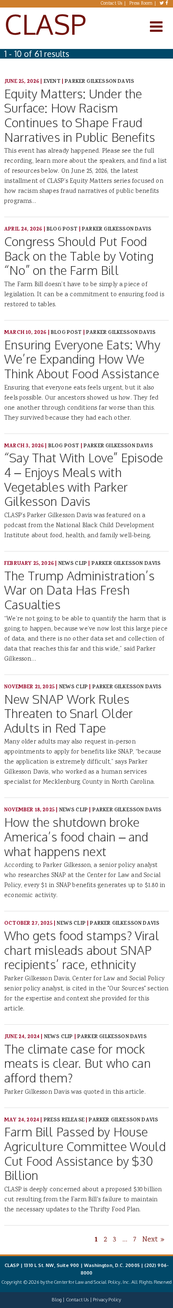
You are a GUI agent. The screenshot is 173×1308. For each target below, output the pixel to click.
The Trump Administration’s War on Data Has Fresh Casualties (79, 590)
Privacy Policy (107, 1300)
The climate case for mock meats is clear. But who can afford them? (77, 1063)
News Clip (72, 563)
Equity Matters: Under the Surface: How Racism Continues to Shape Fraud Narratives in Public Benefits (79, 115)
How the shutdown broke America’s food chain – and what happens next (76, 836)
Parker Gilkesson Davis (99, 81)
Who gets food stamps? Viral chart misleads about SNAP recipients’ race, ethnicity (81, 950)
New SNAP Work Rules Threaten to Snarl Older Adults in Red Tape (68, 713)
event (52, 81)
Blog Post (62, 229)
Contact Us (112, 3)
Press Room (141, 3)
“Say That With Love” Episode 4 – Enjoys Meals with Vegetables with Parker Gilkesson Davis (83, 479)
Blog (57, 1300)
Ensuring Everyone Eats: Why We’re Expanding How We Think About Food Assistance (82, 359)
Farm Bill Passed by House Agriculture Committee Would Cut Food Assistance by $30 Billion (85, 1153)
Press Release (64, 1120)
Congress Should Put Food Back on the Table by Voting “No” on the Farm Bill (79, 255)
